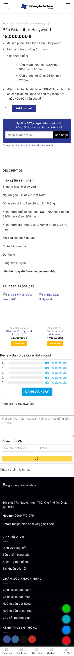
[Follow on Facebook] (7, 639)
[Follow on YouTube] (32, 639)
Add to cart (24, 108)
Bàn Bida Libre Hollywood (55, 333)
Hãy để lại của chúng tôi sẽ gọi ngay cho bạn (39, 125)
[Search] (68, 6)
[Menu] (6, 6)
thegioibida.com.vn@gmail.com (33, 524)
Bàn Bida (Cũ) (41, 23)
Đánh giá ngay (37, 391)
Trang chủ (8, 23)
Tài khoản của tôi (14, 568)
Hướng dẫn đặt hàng (17, 603)
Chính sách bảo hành (17, 589)
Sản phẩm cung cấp (16, 554)
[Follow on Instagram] (15, 639)
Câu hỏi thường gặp (16, 617)
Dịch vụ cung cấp (14, 548)
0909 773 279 (24, 515)
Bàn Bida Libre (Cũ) (42, 145)
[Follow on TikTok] (24, 639)
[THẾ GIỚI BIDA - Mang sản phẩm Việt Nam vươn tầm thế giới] (37, 6)
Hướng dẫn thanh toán (18, 610)
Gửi (37, 458)
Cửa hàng (23, 23)
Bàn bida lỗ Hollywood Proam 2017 (19, 333)
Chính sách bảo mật (16, 597)
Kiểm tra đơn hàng (15, 561)
